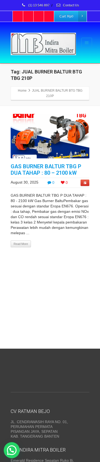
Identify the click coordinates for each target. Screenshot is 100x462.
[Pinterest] (49, 16)
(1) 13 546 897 (38, 5)
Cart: (66, 16)
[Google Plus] (39, 16)
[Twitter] (28, 16)
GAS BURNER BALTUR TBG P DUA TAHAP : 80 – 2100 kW (46, 169)
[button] (12, 450)
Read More (21, 243)
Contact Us (70, 5)
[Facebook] (18, 16)
